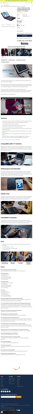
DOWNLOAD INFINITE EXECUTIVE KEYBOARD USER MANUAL (10, 139)
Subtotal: (18, 31)
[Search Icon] (26, 2)
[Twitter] (3, 391)
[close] (31, 0)
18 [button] (8, 24)
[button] (20, 34)
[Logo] (5, 2)
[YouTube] (9, 391)
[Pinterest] (7, 391)
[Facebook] (1, 391)
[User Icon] (28, 2)
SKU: (17, 16)
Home (2, 5)
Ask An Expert (12, 26)
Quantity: (18, 27)
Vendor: (18, 14)
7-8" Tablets (19, 21)
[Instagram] (5, 391)
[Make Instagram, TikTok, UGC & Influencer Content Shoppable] (30, 57)
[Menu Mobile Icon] (1, 2)
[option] (8, 15)
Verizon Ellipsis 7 (6, 5)
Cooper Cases (24, 14)
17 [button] (7, 24)
